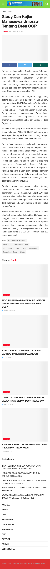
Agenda (6, 504)
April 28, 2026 (8, 404)
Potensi (6, 539)
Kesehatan (7, 519)
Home (4, 12)
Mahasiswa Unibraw (11, 248)
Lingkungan (8, 524)
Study (22, 252)
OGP (24, 248)
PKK (4, 534)
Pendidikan (7, 529)
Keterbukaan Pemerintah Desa (15, 244)
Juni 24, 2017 (18, 31)
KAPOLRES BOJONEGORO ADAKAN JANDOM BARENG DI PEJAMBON (22, 352)
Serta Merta (8, 549)
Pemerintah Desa (10, 252)
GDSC (4, 514)
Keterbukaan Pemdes (16, 240)
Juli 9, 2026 (7, 357)
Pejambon (33, 248)
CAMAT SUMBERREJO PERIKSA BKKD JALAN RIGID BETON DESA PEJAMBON (23, 399)
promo (5, 544)
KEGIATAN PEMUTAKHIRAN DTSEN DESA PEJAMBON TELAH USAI (24, 446)
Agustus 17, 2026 (9, 310)
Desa (6, 31)
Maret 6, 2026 (8, 451)
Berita (10, 12)
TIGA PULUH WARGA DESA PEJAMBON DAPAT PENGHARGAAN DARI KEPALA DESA (23, 303)
